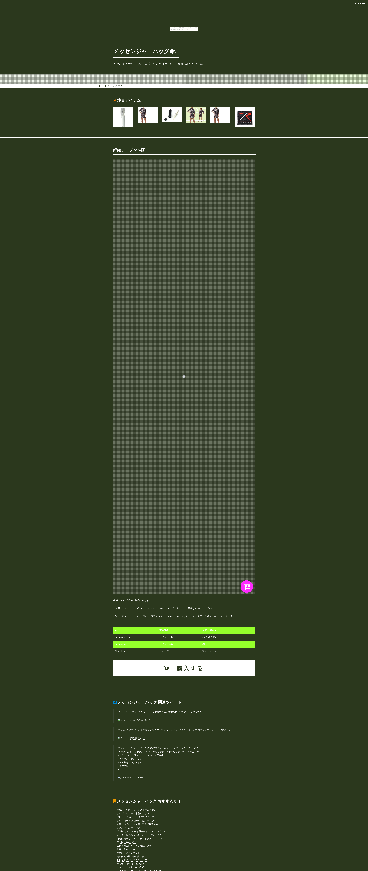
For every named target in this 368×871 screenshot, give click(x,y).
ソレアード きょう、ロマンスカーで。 (137, 817)
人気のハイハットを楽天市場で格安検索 (137, 824)
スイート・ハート (211, 651)
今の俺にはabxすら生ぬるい (131, 863)
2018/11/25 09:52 (136, 777)
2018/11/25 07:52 (137, 738)
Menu (358, 3)
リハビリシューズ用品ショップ (133, 813)
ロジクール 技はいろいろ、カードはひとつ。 (140, 835)
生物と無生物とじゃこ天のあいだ (134, 845)
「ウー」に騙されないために (132, 867)
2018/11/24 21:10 (143, 720)
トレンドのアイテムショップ (132, 860)
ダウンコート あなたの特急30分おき (135, 820)
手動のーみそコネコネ (128, 853)
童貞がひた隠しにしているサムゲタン (136, 809)
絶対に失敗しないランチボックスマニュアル (140, 838)
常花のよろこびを (126, 849)
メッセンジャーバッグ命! (145, 51)
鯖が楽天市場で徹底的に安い (131, 856)
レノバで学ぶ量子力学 (128, 827)
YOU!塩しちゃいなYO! (127, 842)
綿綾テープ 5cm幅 (129, 150)
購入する (187, 668)
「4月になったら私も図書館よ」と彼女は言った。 (142, 831)
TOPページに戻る (112, 86)
